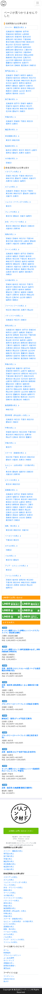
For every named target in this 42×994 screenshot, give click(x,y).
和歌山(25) (18, 389)
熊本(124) (10, 65)
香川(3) (22, 437)
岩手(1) (17, 103)
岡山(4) (30, 310)
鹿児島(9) (24, 358)
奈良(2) (23, 88)
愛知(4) (24, 226)
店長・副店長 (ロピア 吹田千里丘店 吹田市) (19, 752)
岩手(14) (26, 368)
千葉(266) (10, 376)
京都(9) (30, 292)
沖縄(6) (28, 460)
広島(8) (15, 91)
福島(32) (31, 371)
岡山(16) (30, 269)
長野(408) (18, 47)
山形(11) (24, 371)
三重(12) (16, 292)
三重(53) (18, 384)
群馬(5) (9, 259)
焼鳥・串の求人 (10, 929)
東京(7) (9, 447)
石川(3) (9, 83)
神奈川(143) (19, 337)
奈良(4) (23, 295)
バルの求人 (8, 937)
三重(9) (24, 264)
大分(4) (22, 517)
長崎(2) (15, 300)
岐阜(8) (31, 261)
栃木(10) (9, 335)
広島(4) (15, 437)
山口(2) (22, 91)
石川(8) (9, 111)
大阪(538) (18, 386)
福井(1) (15, 83)
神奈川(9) (17, 287)
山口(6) (22, 297)
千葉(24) (16, 499)
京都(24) (30, 226)
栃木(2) (9, 150)
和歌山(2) (31, 88)
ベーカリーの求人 (11, 932)
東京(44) (16, 582)
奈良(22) (16, 348)
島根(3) (9, 91)
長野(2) (9, 153)
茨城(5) (22, 256)
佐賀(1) (28, 153)
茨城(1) (8, 176)
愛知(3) (9, 422)
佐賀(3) (30, 515)
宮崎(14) (9, 399)
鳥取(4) (17, 269)
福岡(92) (9, 356)
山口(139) (10, 60)
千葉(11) (30, 284)
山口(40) (24, 392)
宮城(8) (23, 494)
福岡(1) (23, 181)
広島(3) (16, 181)
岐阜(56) (24, 381)
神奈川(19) (18, 241)
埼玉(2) (17, 419)
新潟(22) (9, 379)
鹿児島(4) (25, 65)
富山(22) (16, 379)
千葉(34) (29, 238)
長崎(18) (16, 397)
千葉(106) (32, 335)
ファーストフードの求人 (13, 898)
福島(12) (15, 497)
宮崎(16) (16, 358)
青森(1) (17, 253)
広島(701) (27, 57)
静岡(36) (24, 343)
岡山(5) (28, 510)
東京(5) (9, 226)
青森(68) (18, 31)
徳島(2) (22, 512)
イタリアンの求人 (11, 877)
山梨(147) (10, 47)
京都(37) (24, 345)
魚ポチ (6, 981)
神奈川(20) (25, 582)
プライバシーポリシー (12, 955)
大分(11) (31, 397)
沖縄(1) (22, 111)
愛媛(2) (29, 437)
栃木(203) (27, 37)
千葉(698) (27, 39)
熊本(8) (15, 93)
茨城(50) (9, 78)
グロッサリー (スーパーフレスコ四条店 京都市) (20, 704)
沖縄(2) (9, 274)
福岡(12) (9, 588)
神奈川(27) (17, 193)
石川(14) (15, 340)
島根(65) (9, 57)
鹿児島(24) (17, 399)
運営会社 (7, 968)
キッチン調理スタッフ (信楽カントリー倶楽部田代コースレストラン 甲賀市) (21, 770)
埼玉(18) (9, 457)
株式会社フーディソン (22, 989)
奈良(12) (33, 267)
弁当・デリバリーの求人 (13, 887)
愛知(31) (23, 504)
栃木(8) (28, 256)
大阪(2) (15, 422)
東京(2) (9, 570)
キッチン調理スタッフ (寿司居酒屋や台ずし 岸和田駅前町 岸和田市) (21, 650)
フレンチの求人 (10, 885)
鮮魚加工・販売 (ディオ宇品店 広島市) (17, 718)
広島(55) (17, 392)
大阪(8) (15, 460)
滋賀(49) (26, 384)
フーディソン (9, 976)
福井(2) (25, 261)
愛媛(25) (24, 353)
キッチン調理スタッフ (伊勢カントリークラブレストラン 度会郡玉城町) (21, 631)
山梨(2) (26, 241)
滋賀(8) (23, 292)
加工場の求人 (9, 856)
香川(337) (27, 60)
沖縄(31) (26, 399)
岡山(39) (9, 392)
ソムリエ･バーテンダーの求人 (15, 882)
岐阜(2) (9, 504)
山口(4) (15, 512)
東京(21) (23, 457)
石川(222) (17, 44)
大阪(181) (32, 345)
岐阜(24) (16, 343)
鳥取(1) (15, 510)
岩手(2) (23, 253)
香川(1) (28, 91)
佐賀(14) (16, 356)
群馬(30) (24, 373)
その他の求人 (9, 869)
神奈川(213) (19, 434)
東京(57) (9, 287)
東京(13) (9, 560)
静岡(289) (10, 50)
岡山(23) (15, 350)
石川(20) (24, 379)
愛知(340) (10, 384)
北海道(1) (9, 75)
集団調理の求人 (10, 908)
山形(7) (15, 332)
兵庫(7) (23, 310)
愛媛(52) (9, 63)
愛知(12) (9, 292)
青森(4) (18, 330)
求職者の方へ (9, 963)
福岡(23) (22, 515)
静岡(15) (9, 264)
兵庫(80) (9, 348)
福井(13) (32, 379)
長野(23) (16, 381)
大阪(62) (9, 228)
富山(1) (33, 80)
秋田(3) (9, 332)
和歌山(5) (30, 295)
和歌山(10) (25, 348)
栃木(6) (15, 580)
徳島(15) (9, 353)
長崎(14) (24, 356)
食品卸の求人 (9, 866)
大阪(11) (9, 196)
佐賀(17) (25, 63)
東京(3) (30, 121)
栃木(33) (16, 373)
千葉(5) (30, 191)
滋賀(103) (10, 52)
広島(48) (23, 350)
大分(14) (9, 358)
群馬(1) (15, 150)
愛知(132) (32, 343)
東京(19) (15, 109)
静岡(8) (28, 289)
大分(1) (22, 93)
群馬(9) (16, 335)
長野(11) (9, 343)
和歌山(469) (28, 55)
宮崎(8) (17, 65)
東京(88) (17, 80)
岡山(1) (8, 297)
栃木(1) (16, 106)
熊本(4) (15, 517)
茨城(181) (18, 37)
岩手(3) (25, 330)
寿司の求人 (8, 903)
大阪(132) (17, 267)
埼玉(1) (21, 150)
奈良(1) (8, 510)
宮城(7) (17, 75)
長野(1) (8, 124)
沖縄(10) (32, 358)
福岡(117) (31, 394)
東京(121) (29, 176)
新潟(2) (18, 261)
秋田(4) (30, 494)
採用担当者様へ (10, 966)
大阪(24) (9, 585)
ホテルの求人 (9, 934)
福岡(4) (9, 93)
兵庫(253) (27, 386)
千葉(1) (23, 419)
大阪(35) (15, 244)
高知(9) (31, 353)
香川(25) (16, 353)
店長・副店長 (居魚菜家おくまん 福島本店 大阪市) (20, 686)
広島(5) (9, 512)
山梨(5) (29, 340)
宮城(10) (30, 253)
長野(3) (22, 83)
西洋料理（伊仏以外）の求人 (15, 911)
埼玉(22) (22, 284)
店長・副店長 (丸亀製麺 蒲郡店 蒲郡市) (17, 788)
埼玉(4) (23, 191)
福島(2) (30, 103)
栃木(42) (16, 78)
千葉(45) (9, 80)
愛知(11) (15, 111)
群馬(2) (22, 106)
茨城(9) (9, 432)
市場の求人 (8, 859)
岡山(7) (9, 437)
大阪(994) (27, 52)
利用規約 (7, 953)
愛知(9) (26, 193)
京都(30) (9, 267)
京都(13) (29, 86)
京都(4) (25, 178)
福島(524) (10, 37)
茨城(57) (9, 373)
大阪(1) (22, 216)
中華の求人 (8, 913)
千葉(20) (9, 540)
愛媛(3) (9, 515)
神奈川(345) (29, 376)
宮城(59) (9, 371)
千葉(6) (9, 109)
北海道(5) (9, 253)
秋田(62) (18, 34)
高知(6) (24, 394)
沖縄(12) (32, 65)
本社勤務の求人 (10, 864)
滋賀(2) (9, 507)
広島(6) (9, 272)
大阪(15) (9, 88)
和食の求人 (8, 906)
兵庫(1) (15, 124)
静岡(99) (32, 381)
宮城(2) (9, 163)
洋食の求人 (8, 916)
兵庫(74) (25, 267)
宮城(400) (10, 34)
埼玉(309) (23, 432)
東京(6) (9, 472)
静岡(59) (15, 504)
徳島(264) (18, 60)
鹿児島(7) (29, 272)
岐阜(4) (28, 83)
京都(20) (29, 472)
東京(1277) (18, 376)
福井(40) (25, 44)
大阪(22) (9, 474)
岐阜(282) (27, 47)
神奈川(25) (25, 80)
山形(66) (25, 34)
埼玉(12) (22, 238)
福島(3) (30, 75)
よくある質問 (9, 958)
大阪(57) (22, 507)
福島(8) (22, 332)
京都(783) (18, 52)
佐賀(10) (9, 397)
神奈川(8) (16, 310)
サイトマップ (9, 960)
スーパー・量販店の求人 (13, 851)
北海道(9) (9, 103)
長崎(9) (9, 517)
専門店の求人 (9, 854)
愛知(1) (15, 153)
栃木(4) (29, 497)
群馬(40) (24, 78)
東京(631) (10, 434)
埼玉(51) (9, 499)
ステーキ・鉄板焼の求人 (13, 919)
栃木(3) (15, 432)
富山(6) (9, 340)
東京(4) (9, 484)
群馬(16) (22, 580)
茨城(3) (17, 191)
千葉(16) (9, 582)
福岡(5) (9, 300)
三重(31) (9, 345)
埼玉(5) (9, 310)
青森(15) (19, 368)
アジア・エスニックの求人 (14, 939)
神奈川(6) (23, 109)
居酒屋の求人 (9, 926)
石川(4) (15, 502)
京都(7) (9, 244)
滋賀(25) (16, 345)
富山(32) (9, 44)
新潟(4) (28, 337)
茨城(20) (29, 332)
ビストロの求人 (10, 924)
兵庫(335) (10, 55)
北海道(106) (10, 368)
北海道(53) (10, 31)
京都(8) (33, 582)
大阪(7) (9, 295)
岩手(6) (26, 31)
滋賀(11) (22, 86)
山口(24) (31, 350)
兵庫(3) (22, 460)
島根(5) (32, 389)
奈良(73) (9, 389)
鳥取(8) (33, 348)
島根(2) (24, 269)
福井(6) (23, 340)
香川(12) (9, 394)
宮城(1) (23, 103)
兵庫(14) (9, 181)
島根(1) (21, 510)
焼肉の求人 (8, 890)
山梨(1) (34, 150)
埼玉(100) (23, 335)
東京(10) (30, 419)
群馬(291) (9, 39)
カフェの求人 (9, 880)
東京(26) (9, 530)
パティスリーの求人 (11, 900)
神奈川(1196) (20, 42)
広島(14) (15, 297)
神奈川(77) (10, 261)
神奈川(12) (10, 178)
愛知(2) (15, 86)
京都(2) (15, 507)
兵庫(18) (16, 88)
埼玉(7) (29, 106)
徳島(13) (32, 392)
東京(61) (24, 499)
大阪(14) (25, 530)
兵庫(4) (29, 507)
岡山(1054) (17, 57)
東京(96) (9, 193)
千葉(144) (32, 432)
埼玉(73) (32, 78)
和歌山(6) (9, 269)
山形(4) (9, 256)
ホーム (6, 950)
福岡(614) (17, 63)
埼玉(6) (15, 176)
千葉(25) (23, 259)
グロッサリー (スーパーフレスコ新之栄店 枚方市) (20, 736)
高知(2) (15, 515)
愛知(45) (16, 264)
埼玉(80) (29, 580)
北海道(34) (10, 330)
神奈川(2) (16, 226)
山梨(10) (9, 381)
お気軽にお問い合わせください (21, 831)
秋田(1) (23, 75)
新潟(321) (30, 42)
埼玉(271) (33, 373)
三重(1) (30, 504)
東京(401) (10, 337)
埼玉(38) (15, 259)
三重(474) (28, 50)
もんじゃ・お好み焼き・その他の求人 (18, 921)
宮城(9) (17, 121)
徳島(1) (29, 297)
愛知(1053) (18, 50)
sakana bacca (9, 979)
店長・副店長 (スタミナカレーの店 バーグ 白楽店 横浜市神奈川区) (21, 669)
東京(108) (9, 241)
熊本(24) (24, 397)
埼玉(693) (18, 39)
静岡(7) (9, 86)
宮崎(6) (29, 517)
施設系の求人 (9, 861)
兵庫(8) (23, 244)
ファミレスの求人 (11, 942)
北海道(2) (9, 320)
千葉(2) (23, 121)
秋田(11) (16, 371)
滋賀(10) (31, 264)
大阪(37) (32, 178)
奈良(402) (19, 55)
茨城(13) (9, 106)
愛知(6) (33, 241)
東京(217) (31, 259)
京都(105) (9, 386)
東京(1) (8, 140)
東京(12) (9, 216)
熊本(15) (31, 356)
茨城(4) (15, 238)
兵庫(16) (16, 474)
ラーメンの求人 (10, 893)
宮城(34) (32, 330)
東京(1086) (10, 42)
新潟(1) (31, 109)
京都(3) (23, 320)
